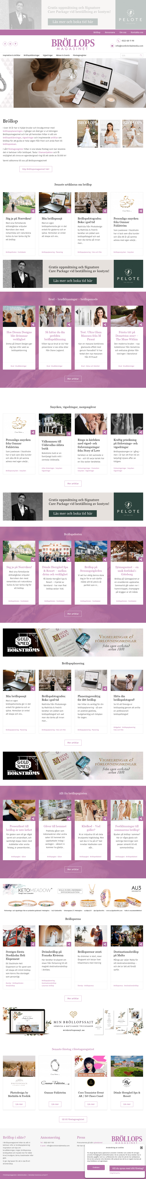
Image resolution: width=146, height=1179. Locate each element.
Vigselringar (46, 471)
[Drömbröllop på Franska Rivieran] (55, 935)
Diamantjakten (46, 152)
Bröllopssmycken (120, 252)
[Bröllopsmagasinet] (73, 43)
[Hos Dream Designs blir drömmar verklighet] (19, 316)
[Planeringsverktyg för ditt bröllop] (91, 680)
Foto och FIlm (97, 252)
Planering (59, 252)
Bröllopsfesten (11, 252)
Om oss (123, 32)
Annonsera (110, 32)
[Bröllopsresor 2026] (91, 935)
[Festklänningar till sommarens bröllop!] (127, 810)
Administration (22, 1175)
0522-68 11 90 (128, 41)
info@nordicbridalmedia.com (129, 46)
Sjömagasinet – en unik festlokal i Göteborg (127, 570)
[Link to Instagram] (10, 44)
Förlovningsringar (84, 468)
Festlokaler (22, 252)
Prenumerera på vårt (89, 1143)
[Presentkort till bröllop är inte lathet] (19, 810)
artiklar (54, 137)
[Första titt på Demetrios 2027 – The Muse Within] (127, 316)
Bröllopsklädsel (95, 857)
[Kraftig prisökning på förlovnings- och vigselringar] (127, 424)
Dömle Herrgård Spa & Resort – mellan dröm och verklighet (55, 570)
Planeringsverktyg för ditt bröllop (89, 697)
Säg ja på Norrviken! (18, 218)
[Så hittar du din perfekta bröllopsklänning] (55, 316)
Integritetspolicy (115, 1173)
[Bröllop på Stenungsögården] (91, 551)
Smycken (130, 252)
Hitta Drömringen (48, 468)
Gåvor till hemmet (55, 826)
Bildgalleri (117, 727)
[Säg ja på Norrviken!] (19, 202)
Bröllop (97, 32)
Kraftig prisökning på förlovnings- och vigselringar (126, 443)
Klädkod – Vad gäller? (91, 827)
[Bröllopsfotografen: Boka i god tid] (91, 202)
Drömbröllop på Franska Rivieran (52, 953)
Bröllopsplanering (48, 252)
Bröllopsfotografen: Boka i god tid (90, 220)
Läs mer (19, 1104)
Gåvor (24, 857)
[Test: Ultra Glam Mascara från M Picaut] (91, 316)
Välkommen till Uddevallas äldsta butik (53, 445)
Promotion (95, 468)
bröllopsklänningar (12, 137)
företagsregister (15, 149)
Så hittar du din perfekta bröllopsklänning (55, 335)
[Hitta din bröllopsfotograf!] (127, 680)
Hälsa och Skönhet (93, 366)
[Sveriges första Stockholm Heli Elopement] (19, 935)
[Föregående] (2, 83)
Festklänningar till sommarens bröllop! (126, 827)
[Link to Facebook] (5, 44)
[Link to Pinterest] (15, 44)
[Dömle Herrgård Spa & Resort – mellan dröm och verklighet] (55, 551)
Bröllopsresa (89, 986)
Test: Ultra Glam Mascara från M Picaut (91, 335)
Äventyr (8, 983)
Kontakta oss (137, 32)
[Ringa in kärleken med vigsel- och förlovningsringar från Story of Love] (91, 424)
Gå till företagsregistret (73, 1119)
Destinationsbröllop (49, 983)
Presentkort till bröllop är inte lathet (19, 827)
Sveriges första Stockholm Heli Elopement (15, 955)
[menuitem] (97, 32)
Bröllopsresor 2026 (90, 951)
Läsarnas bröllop (48, 986)
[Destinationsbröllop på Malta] (127, 935)
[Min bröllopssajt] (55, 202)
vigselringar (28, 137)
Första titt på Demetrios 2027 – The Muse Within (127, 335)
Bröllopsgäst (15, 857)
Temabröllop (10, 986)
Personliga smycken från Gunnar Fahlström (126, 222)
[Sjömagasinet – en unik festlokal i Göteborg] (127, 551)
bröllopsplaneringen (13, 131)
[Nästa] (144, 83)
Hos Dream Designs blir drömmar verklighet (19, 335)
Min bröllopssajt (52, 218)
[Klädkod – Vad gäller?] (91, 810)
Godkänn (96, 1167)
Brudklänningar (20, 366)
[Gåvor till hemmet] (55, 810)
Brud (12, 366)
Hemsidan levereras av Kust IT (38, 1175)
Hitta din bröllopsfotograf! (124, 697)
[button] (141, 1148)
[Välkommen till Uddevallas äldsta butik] (55, 425)
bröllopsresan (9, 144)
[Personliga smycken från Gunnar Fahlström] (127, 202)
